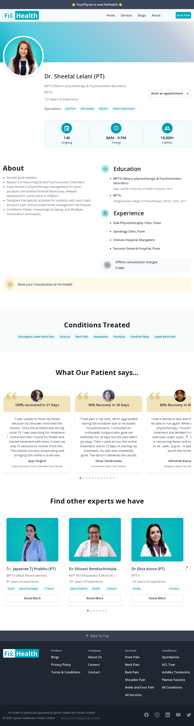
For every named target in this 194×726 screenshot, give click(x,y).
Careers (94, 665)
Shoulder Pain (135, 680)
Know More (32, 598)
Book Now (183, 15)
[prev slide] (7, 436)
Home (110, 15)
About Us (95, 657)
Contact (94, 672)
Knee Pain (132, 657)
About (156, 15)
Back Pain (132, 672)
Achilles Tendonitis (176, 672)
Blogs (142, 15)
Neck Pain (132, 665)
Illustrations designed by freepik (80, 718)
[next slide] (187, 436)
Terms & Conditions (65, 672)
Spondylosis (170, 657)
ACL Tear (168, 665)
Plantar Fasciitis (173, 680)
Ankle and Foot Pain (139, 687)
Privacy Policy (61, 665)
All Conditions (172, 687)
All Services (133, 695)
